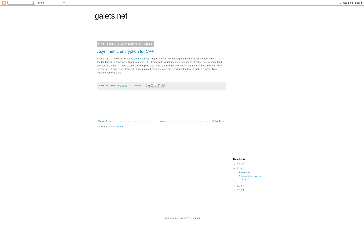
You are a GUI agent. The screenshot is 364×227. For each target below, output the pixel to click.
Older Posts (218, 121)
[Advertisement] (166, 106)
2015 (239, 164)
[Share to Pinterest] (163, 85)
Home (162, 121)
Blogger (196, 218)
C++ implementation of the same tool (195, 65)
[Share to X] (155, 85)
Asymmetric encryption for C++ (125, 51)
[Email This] (148, 85)
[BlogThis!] (152, 85)
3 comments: (136, 85)
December (245, 172)
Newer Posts (104, 121)
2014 (239, 168)
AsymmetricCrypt (140, 58)
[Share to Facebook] (159, 85)
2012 (239, 190)
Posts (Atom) (117, 126)
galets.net (111, 16)
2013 (239, 185)
